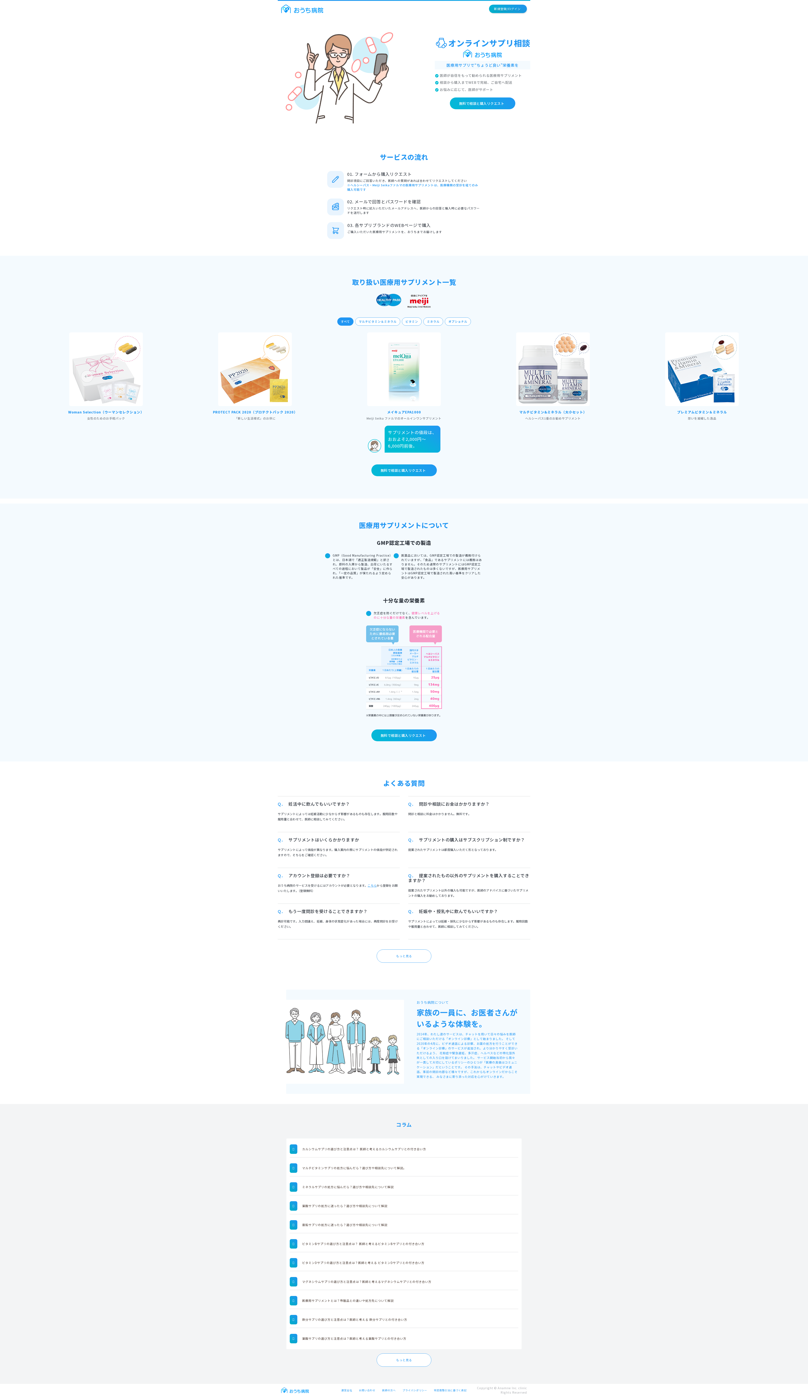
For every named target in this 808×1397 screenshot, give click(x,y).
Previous (87, 376)
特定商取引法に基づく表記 (450, 1390)
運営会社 (346, 1390)
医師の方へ (389, 1390)
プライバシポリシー (415, 1390)
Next (721, 376)
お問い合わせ (367, 1390)
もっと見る (404, 956)
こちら (372, 885)
